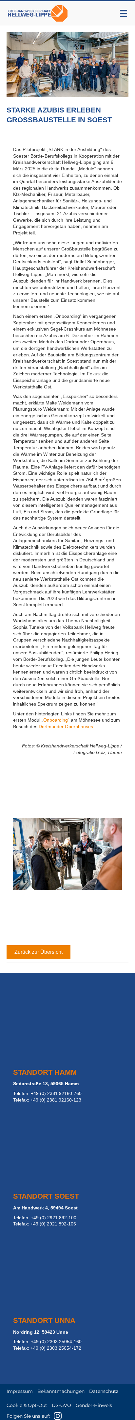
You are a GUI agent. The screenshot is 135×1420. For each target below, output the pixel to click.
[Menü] (123, 13)
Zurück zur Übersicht (38, 952)
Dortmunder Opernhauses (66, 726)
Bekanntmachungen (61, 1391)
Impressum (20, 1391)
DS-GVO (61, 1405)
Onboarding (55, 720)
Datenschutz (103, 1391)
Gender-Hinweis (94, 1405)
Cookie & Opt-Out (27, 1405)
